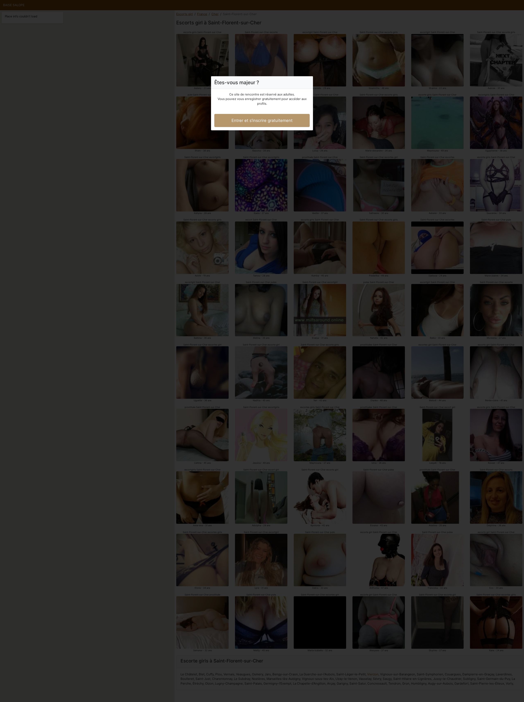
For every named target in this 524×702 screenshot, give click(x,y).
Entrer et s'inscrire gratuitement (262, 120)
